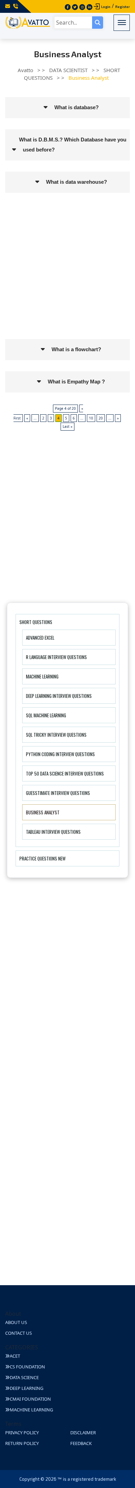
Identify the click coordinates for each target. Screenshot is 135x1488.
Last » (67, 426)
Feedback (81, 1443)
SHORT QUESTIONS (35, 621)
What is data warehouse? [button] (76, 182)
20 (101, 418)
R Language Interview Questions (56, 657)
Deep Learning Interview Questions (59, 695)
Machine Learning (42, 676)
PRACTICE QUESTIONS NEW (42, 858)
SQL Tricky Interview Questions (56, 734)
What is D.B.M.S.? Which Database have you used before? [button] (72, 145)
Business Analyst (43, 812)
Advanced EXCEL (40, 637)
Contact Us (18, 1333)
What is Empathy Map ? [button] (76, 381)
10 (91, 418)
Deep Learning (26, 1388)
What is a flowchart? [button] (76, 349)
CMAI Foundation (30, 1399)
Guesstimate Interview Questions (58, 792)
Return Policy (22, 1443)
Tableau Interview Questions (53, 831)
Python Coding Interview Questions (60, 754)
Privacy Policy (22, 1432)
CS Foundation (27, 1367)
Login (105, 7)
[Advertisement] (67, 271)
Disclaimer (83, 1432)
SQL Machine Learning (46, 715)
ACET (15, 1356)
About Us (16, 1322)
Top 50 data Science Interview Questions (65, 773)
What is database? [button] (76, 107)
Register (122, 7)
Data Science (24, 1377)
